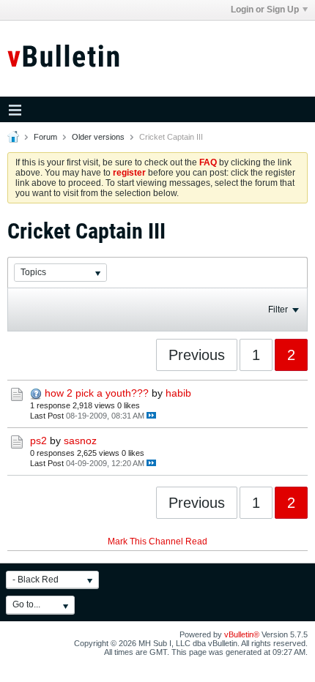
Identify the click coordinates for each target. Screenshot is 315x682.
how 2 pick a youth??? (97, 393)
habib (178, 393)
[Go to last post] (151, 415)
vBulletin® (241, 634)
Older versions (98, 136)
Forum (45, 136)
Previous (196, 355)
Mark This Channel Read (157, 541)
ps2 (38, 440)
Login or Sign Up (265, 9)
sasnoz (80, 440)
